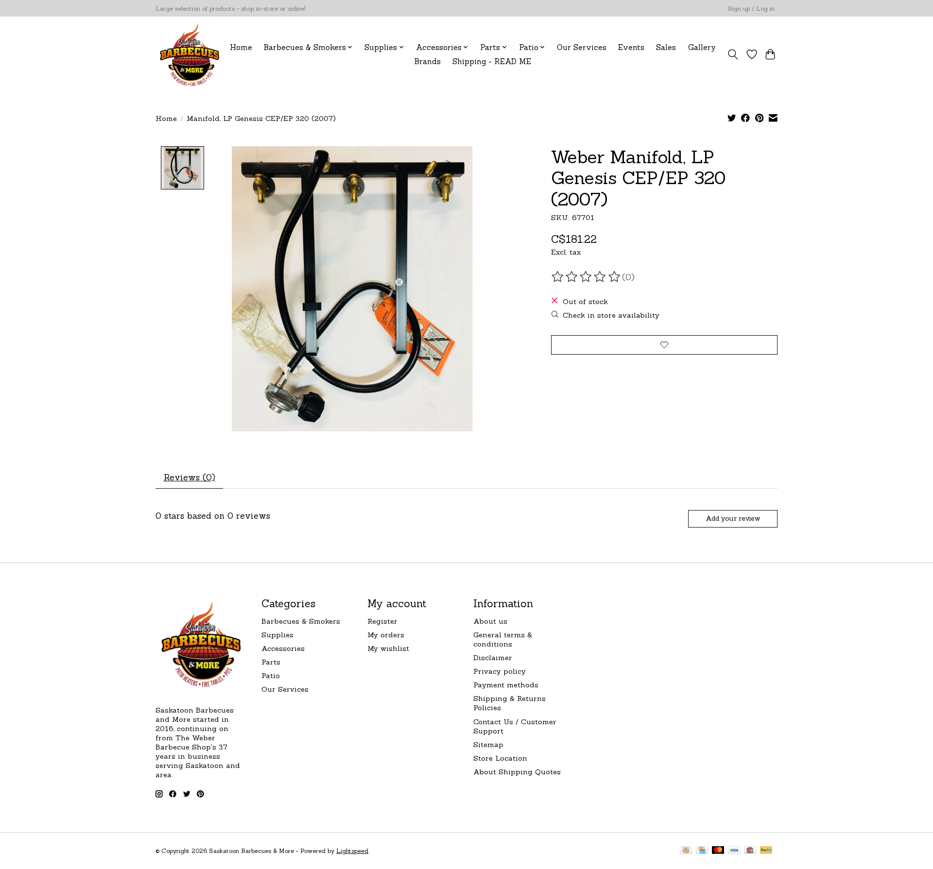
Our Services (581, 47)
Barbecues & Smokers (300, 621)
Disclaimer (492, 657)
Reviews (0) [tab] (189, 477)
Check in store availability (611, 315)
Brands (428, 61)
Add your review (733, 518)
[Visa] (734, 850)
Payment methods (505, 684)
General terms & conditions (502, 639)
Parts (270, 661)
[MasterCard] (718, 850)
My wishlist (388, 648)
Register (382, 621)
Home (241, 47)
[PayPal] (766, 850)
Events (631, 47)
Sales (666, 47)
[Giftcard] (750, 850)
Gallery (702, 47)
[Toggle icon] (733, 54)
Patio (270, 675)
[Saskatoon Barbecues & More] (190, 54)
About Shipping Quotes (517, 771)
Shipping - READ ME (491, 61)
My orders (385, 634)
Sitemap (488, 744)
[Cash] (686, 850)
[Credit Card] (702, 850)
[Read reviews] (586, 277)
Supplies (277, 634)
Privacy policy (499, 671)
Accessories (283, 648)
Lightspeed (352, 850)
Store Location (500, 758)
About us (490, 621)
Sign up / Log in (751, 8)
